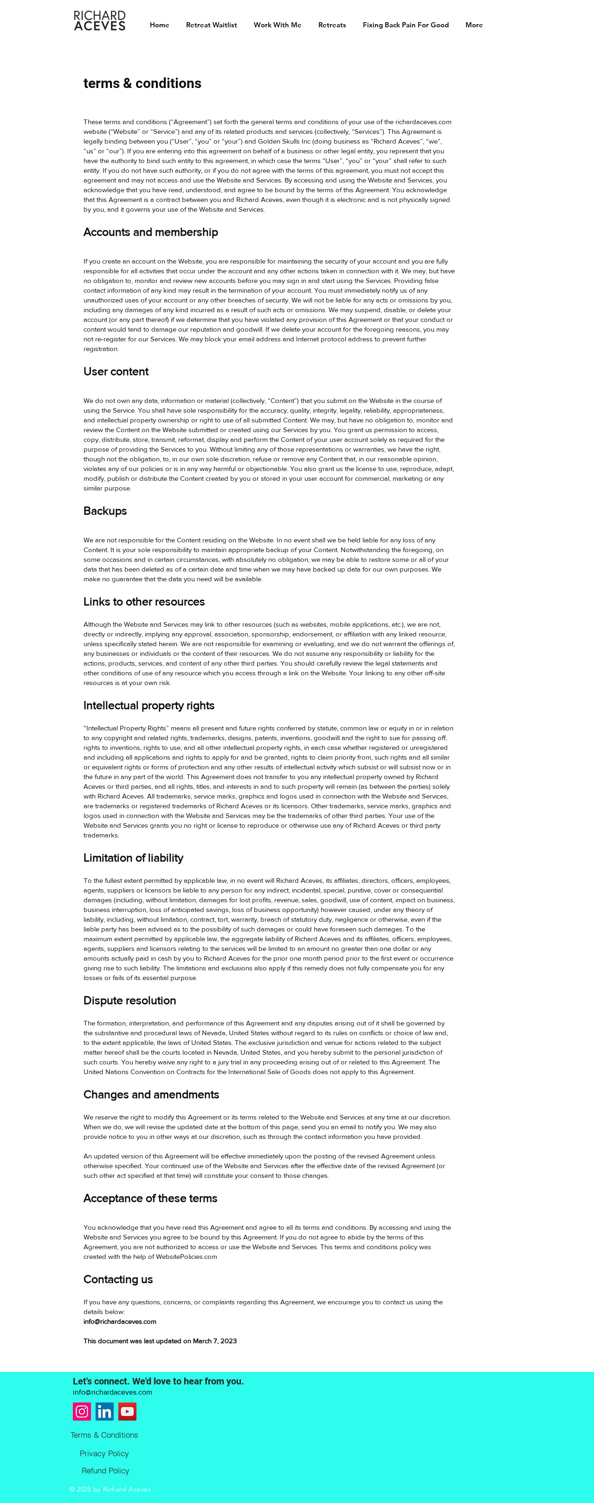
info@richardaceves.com (120, 1321)
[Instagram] (82, 1411)
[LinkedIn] (105, 1411)
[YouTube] (127, 1411)
